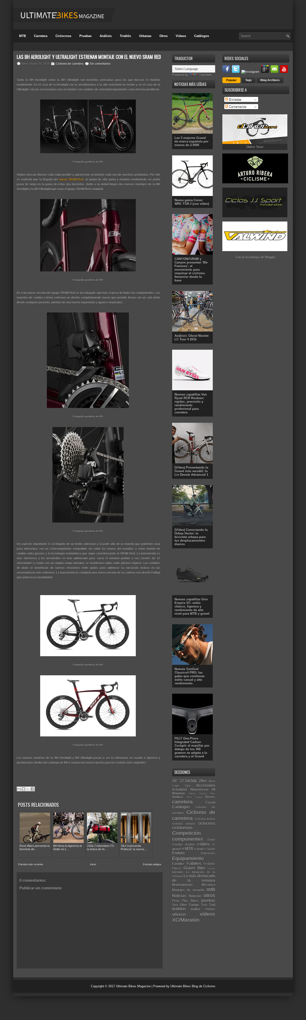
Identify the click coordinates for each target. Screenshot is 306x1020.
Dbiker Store (254, 147)
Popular (231, 80)
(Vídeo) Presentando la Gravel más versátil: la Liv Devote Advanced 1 (191, 471)
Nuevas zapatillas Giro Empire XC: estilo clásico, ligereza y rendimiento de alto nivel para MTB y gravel (192, 606)
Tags (248, 80)
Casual (210, 802)
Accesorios (205, 785)
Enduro (178, 853)
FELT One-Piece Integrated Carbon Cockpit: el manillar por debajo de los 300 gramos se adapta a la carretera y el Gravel (192, 747)
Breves (210, 797)
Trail (212, 905)
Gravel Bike (194, 868)
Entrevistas (208, 853)
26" (175, 781)
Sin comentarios (100, 63)
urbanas (179, 914)
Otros (163, 36)
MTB (22, 36)
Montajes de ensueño (188, 890)
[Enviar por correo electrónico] (18, 789)
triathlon (179, 909)
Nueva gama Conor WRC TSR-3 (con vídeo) (192, 202)
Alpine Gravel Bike (202, 793)
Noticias (179, 896)
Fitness (176, 868)
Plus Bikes (190, 901)
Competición (186, 833)
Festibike (209, 863)
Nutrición (195, 896)
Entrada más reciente (30, 864)
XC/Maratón (185, 920)
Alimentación (199, 789)
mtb (211, 889)
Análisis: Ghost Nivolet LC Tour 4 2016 (191, 337)
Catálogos (201, 36)
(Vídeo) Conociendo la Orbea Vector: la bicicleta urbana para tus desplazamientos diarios (191, 537)
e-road (198, 849)
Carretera (40, 36)
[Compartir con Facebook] (32, 789)
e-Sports (209, 849)
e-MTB (187, 849)
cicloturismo (182, 828)
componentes (187, 839)
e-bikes (203, 844)
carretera (182, 801)
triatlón (195, 909)
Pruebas (85, 36)
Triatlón (125, 36)
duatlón (190, 844)
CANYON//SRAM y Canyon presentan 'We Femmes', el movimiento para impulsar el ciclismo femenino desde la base (191, 269)
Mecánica (208, 885)
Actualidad (179, 789)
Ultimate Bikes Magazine (133, 986)
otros (209, 895)
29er (203, 781)
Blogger (270, 257)
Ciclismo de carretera (69, 63)
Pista (175, 901)
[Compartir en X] (28, 789)
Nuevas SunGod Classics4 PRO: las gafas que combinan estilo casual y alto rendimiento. (190, 676)
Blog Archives (270, 80)
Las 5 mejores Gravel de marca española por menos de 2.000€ (191, 141)
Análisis (106, 36)
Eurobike (178, 864)
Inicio (93, 864)
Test (204, 905)
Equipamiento (188, 858)
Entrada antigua (152, 864)
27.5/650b (188, 781)
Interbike (177, 872)
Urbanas (145, 36)
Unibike (210, 909)
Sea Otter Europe (185, 905)
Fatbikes (194, 863)
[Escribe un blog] (23, 789)
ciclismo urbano (183, 823)
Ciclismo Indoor (205, 818)
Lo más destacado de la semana (193, 878)
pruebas (208, 900)
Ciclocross (63, 36)
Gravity (211, 868)
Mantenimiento (182, 885)
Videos (181, 36)
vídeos (207, 914)
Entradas (234, 99)
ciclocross (206, 823)
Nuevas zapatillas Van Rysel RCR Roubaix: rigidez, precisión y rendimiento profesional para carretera (191, 403)
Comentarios (237, 106)
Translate (205, 75)
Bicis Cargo (194, 797)
